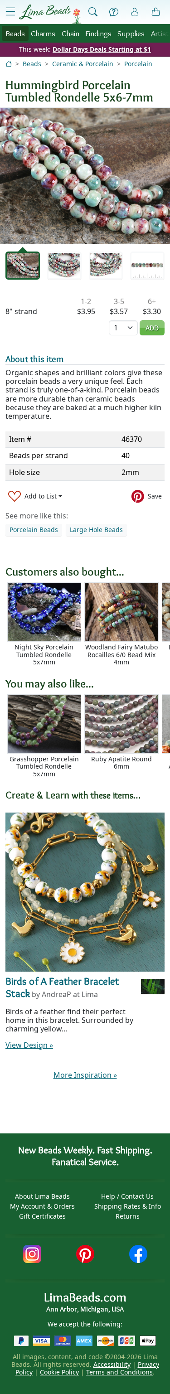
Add (152, 328)
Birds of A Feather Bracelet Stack (62, 987)
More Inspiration (85, 1075)
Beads (15, 33)
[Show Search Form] (92, 12)
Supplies (131, 33)
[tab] (22, 266)
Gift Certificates (42, 1216)
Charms (43, 33)
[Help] (113, 12)
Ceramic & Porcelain (82, 63)
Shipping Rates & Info (127, 1206)
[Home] (8, 63)
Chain (70, 33)
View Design (29, 1045)
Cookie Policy (59, 1372)
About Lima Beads (42, 1196)
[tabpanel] (85, 176)
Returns (128, 1216)
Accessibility (112, 1364)
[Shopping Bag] (155, 12)
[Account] (134, 12)
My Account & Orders (42, 1206)
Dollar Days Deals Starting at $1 (102, 49)
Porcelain (138, 63)
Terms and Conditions (119, 1372)
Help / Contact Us (127, 1196)
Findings (98, 33)
